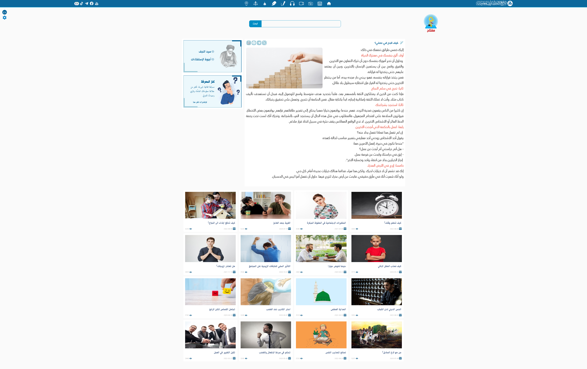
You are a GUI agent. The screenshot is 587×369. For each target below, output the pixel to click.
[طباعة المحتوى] (248, 42)
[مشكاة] (264, 3)
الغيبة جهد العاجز (281, 223)
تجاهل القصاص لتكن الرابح (222, 309)
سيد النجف (205, 51)
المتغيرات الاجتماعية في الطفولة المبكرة (326, 223)
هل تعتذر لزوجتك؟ (225, 266)
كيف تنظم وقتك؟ (392, 223)
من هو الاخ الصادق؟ (391, 352)
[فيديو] (301, 3)
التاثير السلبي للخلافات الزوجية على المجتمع (269, 266)
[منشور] (255, 3)
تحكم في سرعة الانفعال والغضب (274, 352)
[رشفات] (274, 3)
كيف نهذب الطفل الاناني (389, 266)
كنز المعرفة (207, 82)
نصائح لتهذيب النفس (335, 352)
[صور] (310, 3)
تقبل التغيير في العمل (224, 352)
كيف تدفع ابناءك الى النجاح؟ (221, 223)
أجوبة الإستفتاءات (201, 59)
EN (4, 12)
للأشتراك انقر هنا (200, 102)
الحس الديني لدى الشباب (389, 309)
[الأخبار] (319, 3)
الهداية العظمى (338, 309)
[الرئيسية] (329, 3)
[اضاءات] (246, 3)
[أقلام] (283, 3)
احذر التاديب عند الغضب (278, 309)
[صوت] (292, 3)
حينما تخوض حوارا (337, 266)
